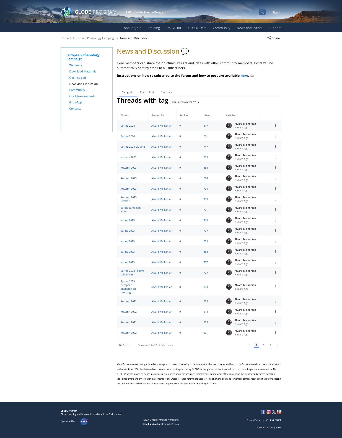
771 (206, 209)
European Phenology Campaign (94, 38)
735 (206, 188)
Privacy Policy (253, 420)
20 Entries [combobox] (125, 345)
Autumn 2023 (129, 167)
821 (206, 332)
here (244, 75)
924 (206, 178)
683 (206, 251)
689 (206, 241)
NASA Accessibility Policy (269, 427)
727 (206, 272)
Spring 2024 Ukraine (133, 146)
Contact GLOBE (273, 420)
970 (206, 287)
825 (206, 301)
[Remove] (194, 102)
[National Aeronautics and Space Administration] (84, 421)
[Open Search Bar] (262, 12)
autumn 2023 (128, 157)
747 (206, 146)
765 (206, 199)
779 (206, 157)
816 (206, 311)
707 (206, 262)
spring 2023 (128, 220)
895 (206, 322)
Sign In (276, 12)
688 (206, 167)
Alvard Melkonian (161, 125)
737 (206, 230)
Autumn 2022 (129, 301)
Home (65, 38)
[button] (274, 38)
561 (206, 136)
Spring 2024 (128, 125)
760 (206, 220)
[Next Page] (277, 345)
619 (206, 125)
